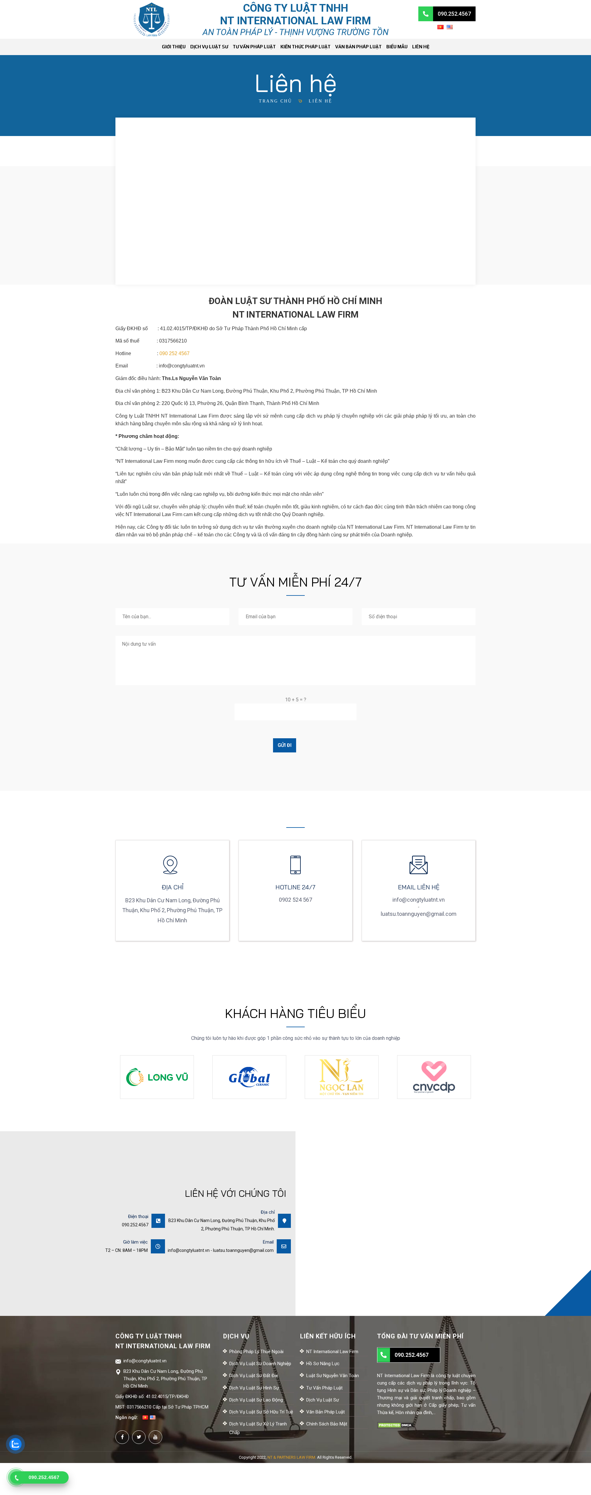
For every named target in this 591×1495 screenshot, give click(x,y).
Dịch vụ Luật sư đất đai (253, 1375)
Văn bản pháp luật (358, 46)
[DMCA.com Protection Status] (395, 1425)
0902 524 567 (295, 899)
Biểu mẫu (397, 46)
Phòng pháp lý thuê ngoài (256, 1351)
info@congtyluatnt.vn (182, 365)
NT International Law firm (332, 1351)
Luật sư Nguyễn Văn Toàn (332, 1375)
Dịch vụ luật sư (209, 46)
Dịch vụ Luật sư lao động (256, 1400)
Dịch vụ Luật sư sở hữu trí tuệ (261, 1412)
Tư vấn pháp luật (254, 46)
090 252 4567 (174, 353)
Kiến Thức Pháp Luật (305, 46)
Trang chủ (275, 101)
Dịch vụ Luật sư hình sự (254, 1388)
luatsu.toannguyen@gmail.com (418, 914)
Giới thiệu (174, 46)
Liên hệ (420, 46)
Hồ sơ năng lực (323, 1363)
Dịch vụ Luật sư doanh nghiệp (260, 1363)
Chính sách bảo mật (326, 1424)
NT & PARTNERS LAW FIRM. (291, 1457)
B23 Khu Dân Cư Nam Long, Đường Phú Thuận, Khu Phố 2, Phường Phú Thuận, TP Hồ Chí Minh (165, 1379)
